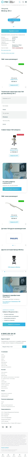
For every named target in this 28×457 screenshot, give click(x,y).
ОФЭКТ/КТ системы (5, 383)
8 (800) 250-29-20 (8, 333)
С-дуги (2, 380)
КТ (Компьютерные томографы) (8, 378)
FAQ (2, 403)
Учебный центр (4, 396)
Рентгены (3, 373)
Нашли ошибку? (5, 447)
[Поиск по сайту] (23, 2)
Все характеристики (6, 50)
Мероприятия (4, 362)
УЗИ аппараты (4, 372)
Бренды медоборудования (7, 404)
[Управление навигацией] (26, 2)
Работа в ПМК (4, 365)
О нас (2, 354)
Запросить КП (14, 85)
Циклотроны (4, 386)
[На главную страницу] (8, 1)
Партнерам (3, 363)
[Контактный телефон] (19, 2)
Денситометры (4, 388)
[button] (13, 26)
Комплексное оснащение (6, 393)
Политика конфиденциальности (8, 406)
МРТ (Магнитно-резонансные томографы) (10, 377)
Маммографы (4, 375)
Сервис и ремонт (5, 394)
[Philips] (14, 238)
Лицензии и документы (6, 366)
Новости (3, 360)
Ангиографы (4, 381)
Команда (3, 356)
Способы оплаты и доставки (7, 53)
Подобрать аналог (14, 31)
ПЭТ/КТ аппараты (5, 384)
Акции (2, 401)
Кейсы (2, 359)
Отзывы (3, 357)
